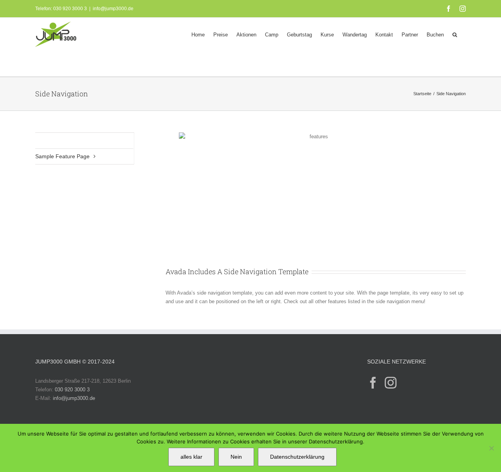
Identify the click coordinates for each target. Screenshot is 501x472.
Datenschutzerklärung (297, 457)
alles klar (191, 457)
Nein (236, 457)
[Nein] (491, 448)
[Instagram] (390, 383)
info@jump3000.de (113, 8)
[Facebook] (373, 383)
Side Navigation (54, 140)
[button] (454, 34)
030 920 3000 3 (72, 389)
